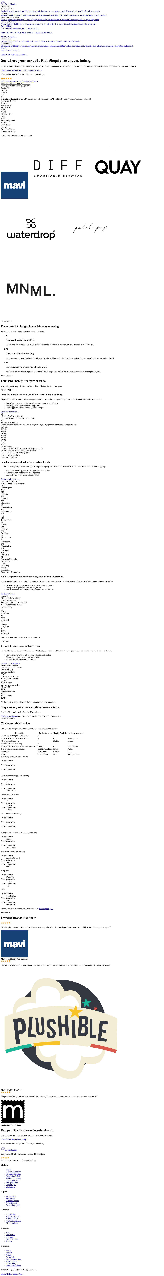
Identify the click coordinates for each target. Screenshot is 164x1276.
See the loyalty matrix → (10, 479)
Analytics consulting (13, 1259)
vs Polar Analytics (12, 1217)
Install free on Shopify (9, 70)
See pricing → (23, 1139)
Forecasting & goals (13, 1174)
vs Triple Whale (12, 1219)
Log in (3, 50)
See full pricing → (46, 909)
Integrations (10, 1187)
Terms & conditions (13, 1266)
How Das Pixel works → (10, 663)
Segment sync (11, 1185)
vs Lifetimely (11, 1214)
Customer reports (12, 1201)
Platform (5, 6)
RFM (19, 86)
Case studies (10, 1235)
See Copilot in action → (10, 412)
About (8, 1251)
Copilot (8, 1170)
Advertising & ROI (13, 1176)
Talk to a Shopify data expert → (30, 70)
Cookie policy (11, 1264)
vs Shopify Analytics (13, 1221)
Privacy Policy (6, 1274)
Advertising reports (13, 1205)
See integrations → (8, 594)
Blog (7, 1233)
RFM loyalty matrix (13, 1178)
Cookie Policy (18, 1274)
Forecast (12, 86)
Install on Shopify (12, 50)
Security (9, 1241)
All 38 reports (11, 1196)
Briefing (4, 86)
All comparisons (12, 1223)
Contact (9, 1253)
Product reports (11, 1203)
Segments (26, 86)
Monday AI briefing (13, 1172)
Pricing (3, 48)
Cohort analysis (12, 1180)
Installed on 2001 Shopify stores (14, 54)
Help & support (12, 1239)
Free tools (9, 1237)
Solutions (5, 39)
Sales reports (10, 1199)
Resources (5, 43)
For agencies (10, 1257)
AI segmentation (12, 1183)
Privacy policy (11, 1261)
